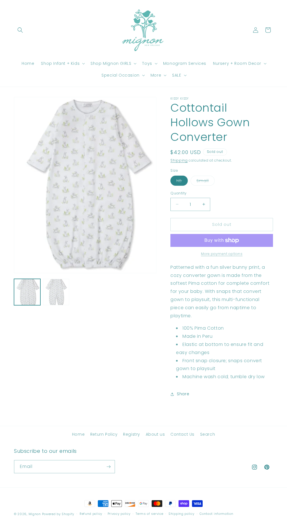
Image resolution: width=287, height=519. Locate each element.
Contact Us (182, 434)
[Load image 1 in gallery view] (27, 292)
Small (205, 182)
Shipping (179, 160)
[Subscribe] (108, 466)
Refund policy (91, 513)
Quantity (178, 193)
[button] (20, 30)
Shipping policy (181, 513)
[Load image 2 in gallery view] (56, 292)
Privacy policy (119, 513)
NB (182, 182)
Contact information (216, 513)
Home (78, 434)
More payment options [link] (221, 253)
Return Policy (104, 434)
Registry (131, 434)
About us (155, 434)
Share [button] (183, 394)
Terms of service (149, 513)
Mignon (35, 514)
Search (207, 434)
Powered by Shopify (58, 514)
